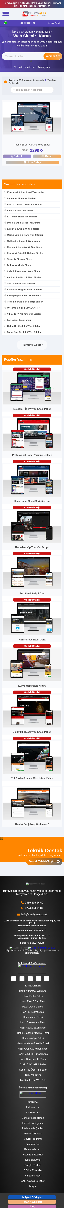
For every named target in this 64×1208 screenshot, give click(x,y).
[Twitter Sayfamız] (30, 978)
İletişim (33, 1186)
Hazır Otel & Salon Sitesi (33, 1027)
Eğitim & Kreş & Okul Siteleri (23, 228)
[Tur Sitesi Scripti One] (32, 588)
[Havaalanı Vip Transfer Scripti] (32, 542)
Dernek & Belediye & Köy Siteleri (25, 247)
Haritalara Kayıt (33, 1175)
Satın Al (18, 156)
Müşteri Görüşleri (32, 1197)
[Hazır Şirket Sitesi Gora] (32, 634)
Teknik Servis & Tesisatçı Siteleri (25, 301)
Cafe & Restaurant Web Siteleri (24, 271)
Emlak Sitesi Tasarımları (20, 210)
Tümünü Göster (32, 344)
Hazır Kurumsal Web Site (32, 990)
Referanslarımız (33, 1149)
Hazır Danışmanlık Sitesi (33, 1059)
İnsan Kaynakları (32, 1201)
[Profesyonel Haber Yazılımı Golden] (32, 450)
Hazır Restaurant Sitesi (32, 1022)
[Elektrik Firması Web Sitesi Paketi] (32, 727)
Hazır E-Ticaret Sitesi (32, 1011)
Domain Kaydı (33, 1159)
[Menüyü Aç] (5, 14)
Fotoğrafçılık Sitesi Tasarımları (24, 295)
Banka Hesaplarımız (33, 1117)
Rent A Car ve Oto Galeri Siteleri (24, 204)
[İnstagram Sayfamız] (22, 978)
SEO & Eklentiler (33, 1170)
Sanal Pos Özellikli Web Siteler (24, 332)
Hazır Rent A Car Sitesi (33, 1001)
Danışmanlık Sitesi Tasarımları (24, 222)
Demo (49, 156)
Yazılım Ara (52, 56)
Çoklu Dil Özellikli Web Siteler (23, 326)
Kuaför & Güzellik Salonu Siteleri (25, 253)
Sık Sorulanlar (32, 1112)
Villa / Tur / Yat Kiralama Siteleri (24, 314)
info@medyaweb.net (33, 914)
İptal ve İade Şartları (32, 1128)
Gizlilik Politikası (33, 1133)
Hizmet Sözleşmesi (32, 1123)
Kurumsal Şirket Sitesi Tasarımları (25, 192)
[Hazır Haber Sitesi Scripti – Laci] (32, 496)
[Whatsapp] (5, 23)
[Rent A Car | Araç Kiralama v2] (32, 819)
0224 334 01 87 (34, 908)
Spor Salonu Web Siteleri (21, 283)
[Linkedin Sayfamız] (38, 978)
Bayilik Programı (33, 1138)
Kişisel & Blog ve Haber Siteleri (24, 289)
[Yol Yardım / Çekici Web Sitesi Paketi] (32, 773)
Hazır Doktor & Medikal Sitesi (33, 1032)
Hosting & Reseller (33, 1154)
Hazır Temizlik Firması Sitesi (33, 1053)
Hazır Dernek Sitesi (32, 1006)
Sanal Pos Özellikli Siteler (33, 1069)
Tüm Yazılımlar (33, 1075)
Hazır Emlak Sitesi (33, 996)
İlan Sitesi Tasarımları (19, 320)
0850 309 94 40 (34, 902)
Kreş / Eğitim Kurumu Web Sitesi (32, 144)
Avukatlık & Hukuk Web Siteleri (24, 277)
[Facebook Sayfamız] (13, 978)
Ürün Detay (34, 162)
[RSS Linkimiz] (46, 978)
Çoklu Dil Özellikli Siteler (33, 1064)
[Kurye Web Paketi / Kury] (32, 680)
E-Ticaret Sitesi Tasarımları (22, 216)
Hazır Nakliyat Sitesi (33, 1038)
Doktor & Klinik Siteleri (19, 265)
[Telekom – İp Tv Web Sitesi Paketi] (32, 404)
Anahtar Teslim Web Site (33, 1080)
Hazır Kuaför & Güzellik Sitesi (33, 1043)
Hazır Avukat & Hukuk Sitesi (33, 1048)
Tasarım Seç (33, 1144)
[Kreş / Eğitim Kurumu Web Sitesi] (32, 118)
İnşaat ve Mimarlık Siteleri (21, 198)
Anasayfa (43, 67)
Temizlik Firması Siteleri (20, 259)
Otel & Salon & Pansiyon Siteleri (25, 235)
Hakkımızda (32, 1107)
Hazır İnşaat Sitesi (33, 1017)
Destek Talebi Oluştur (43, 861)
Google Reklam (32, 1165)
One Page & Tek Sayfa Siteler (23, 307)
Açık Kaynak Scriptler (32, 1180)
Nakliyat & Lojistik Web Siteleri (24, 241)
